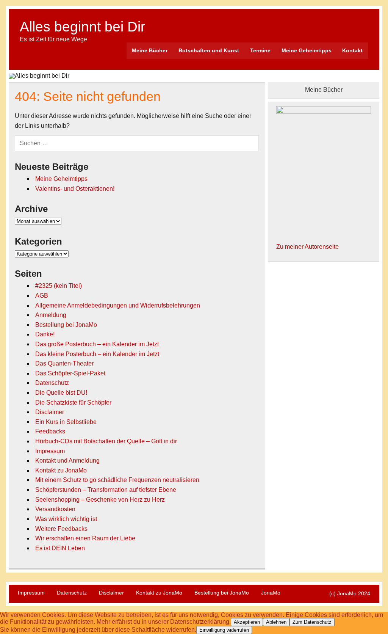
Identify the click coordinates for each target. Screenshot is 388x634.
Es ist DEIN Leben (60, 548)
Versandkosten (55, 509)
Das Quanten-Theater (64, 363)
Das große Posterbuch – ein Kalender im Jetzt (97, 344)
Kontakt (352, 50)
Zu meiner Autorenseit (305, 246)
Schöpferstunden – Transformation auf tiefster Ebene (105, 489)
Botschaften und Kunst (208, 50)
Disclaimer (49, 412)
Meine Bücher (149, 50)
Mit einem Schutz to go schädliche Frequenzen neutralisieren (117, 480)
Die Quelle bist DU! (61, 392)
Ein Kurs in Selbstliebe (66, 422)
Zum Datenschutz (312, 622)
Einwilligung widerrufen (224, 630)
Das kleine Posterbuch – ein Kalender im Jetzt (97, 354)
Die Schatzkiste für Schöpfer (73, 402)
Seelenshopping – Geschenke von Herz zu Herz (100, 499)
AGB (41, 295)
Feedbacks (50, 431)
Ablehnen (276, 622)
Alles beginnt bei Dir (82, 27)
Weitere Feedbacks (61, 529)
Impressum (50, 451)
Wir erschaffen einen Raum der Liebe (85, 538)
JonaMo (270, 592)
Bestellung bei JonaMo (66, 325)
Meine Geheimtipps (307, 50)
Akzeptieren (247, 622)
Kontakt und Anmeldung (67, 460)
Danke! (45, 334)
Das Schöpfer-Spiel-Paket (70, 373)
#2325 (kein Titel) (58, 285)
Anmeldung (50, 315)
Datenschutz (52, 383)
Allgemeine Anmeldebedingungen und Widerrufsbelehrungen (117, 305)
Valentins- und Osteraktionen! (74, 188)
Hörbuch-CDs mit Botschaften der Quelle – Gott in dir (106, 441)
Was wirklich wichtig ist (66, 519)
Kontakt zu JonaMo (61, 470)
